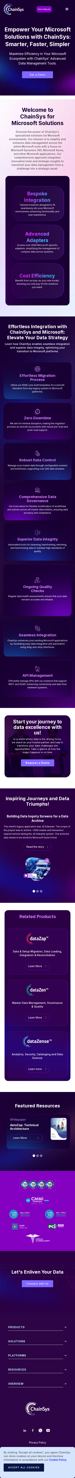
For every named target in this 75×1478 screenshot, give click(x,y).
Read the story (35, 846)
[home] (14, 9)
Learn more (35, 1068)
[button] (67, 9)
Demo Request (44, 9)
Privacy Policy (37, 1442)
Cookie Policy (57, 1459)
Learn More (35, 966)
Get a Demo (37, 74)
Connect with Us (37, 1283)
